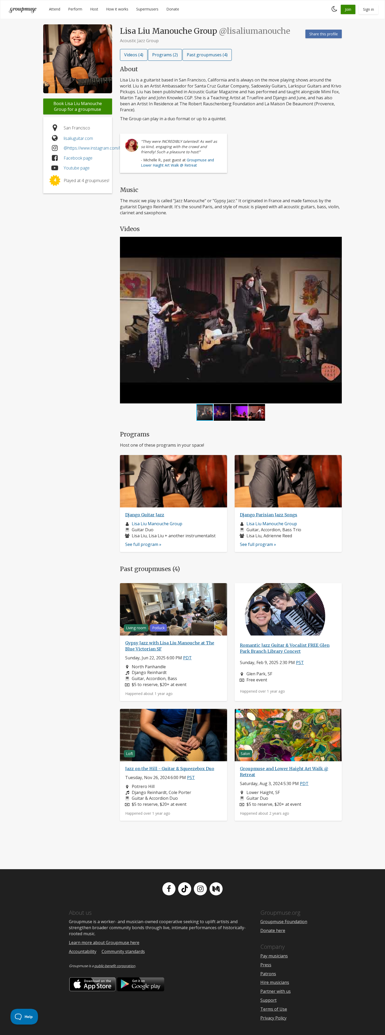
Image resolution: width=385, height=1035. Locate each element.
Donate (172, 9)
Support (268, 1000)
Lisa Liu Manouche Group (157, 524)
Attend (54, 9)
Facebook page (78, 158)
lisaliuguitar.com (78, 138)
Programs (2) (165, 55)
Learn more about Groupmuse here (104, 942)
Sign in (368, 9)
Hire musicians (274, 982)
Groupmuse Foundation (283, 921)
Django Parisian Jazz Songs (268, 514)
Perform (75, 9)
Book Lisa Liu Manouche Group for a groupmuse (77, 106)
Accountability (82, 951)
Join (348, 9)
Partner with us (275, 991)
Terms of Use (273, 1009)
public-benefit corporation (114, 965)
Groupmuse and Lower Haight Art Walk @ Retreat (177, 162)
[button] (337, 320)
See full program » (143, 544)
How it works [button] (117, 9)
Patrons (268, 974)
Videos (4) (133, 55)
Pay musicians (274, 956)
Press (265, 965)
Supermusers (147, 9)
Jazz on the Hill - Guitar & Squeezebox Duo (169, 768)
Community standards (123, 951)
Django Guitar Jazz (144, 514)
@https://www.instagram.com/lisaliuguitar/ (102, 148)
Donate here (272, 930)
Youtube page (77, 168)
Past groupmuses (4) (207, 55)
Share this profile (323, 33)
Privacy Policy (273, 1018)
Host (94, 9)
